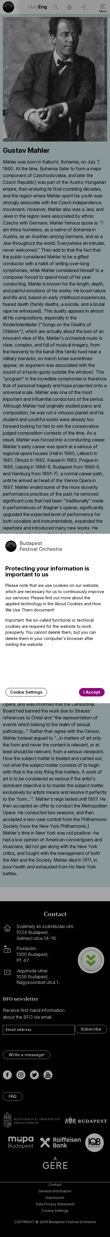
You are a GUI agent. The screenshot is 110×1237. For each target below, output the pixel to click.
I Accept (91, 692)
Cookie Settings (26, 692)
